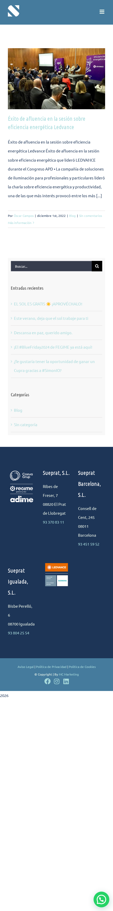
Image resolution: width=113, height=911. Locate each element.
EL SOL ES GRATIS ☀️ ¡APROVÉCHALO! (48, 303)
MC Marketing (69, 674)
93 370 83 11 (53, 521)
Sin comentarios (90, 215)
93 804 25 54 (18, 632)
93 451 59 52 (88, 543)
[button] (101, 899)
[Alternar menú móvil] (102, 11)
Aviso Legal (26, 667)
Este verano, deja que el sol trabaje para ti (51, 318)
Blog (72, 215)
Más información (20, 223)
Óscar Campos (24, 215)
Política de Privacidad (51, 667)
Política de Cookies (82, 667)
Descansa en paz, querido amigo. (43, 332)
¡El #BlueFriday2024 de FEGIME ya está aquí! (53, 346)
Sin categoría (25, 424)
